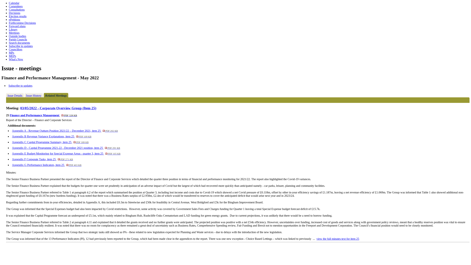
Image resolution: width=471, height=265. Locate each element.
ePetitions (14, 19)
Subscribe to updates (21, 46)
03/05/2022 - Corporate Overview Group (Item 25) (58, 108)
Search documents (19, 42)
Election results (17, 16)
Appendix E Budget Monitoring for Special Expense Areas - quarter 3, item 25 (66, 153)
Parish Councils (18, 39)
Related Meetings (56, 95)
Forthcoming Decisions (22, 22)
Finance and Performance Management (43, 115)
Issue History (33, 95)
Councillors (15, 49)
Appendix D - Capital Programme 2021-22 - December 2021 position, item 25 (66, 147)
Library (13, 29)
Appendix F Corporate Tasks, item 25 (42, 159)
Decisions (14, 13)
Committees (16, 6)
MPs (11, 52)
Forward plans (17, 26)
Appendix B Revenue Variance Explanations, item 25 (51, 136)
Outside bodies (17, 36)
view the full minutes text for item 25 (337, 238)
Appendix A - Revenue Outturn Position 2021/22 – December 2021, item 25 (65, 130)
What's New (16, 59)
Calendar (14, 3)
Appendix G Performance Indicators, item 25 (46, 165)
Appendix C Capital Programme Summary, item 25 (50, 142)
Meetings (14, 32)
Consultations (17, 9)
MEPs (12, 56)
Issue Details (15, 95)
